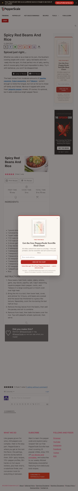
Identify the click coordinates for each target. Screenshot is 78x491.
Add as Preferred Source (64, 3)
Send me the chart (39, 262)
